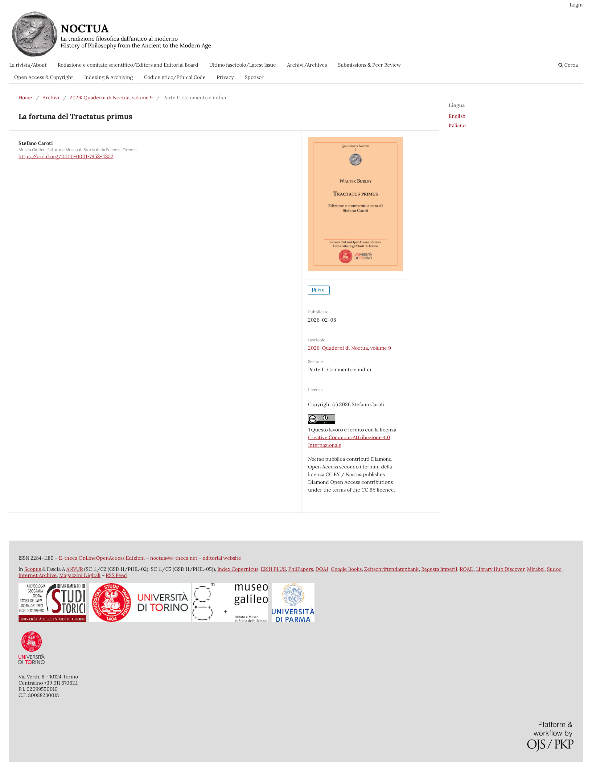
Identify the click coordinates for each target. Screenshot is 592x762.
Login (576, 5)
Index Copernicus (237, 569)
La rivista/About (28, 65)
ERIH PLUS (273, 569)
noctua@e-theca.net (173, 558)
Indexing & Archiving (108, 77)
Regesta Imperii (439, 569)
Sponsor (254, 77)
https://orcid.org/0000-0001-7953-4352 (65, 156)
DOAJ (321, 569)
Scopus (32, 569)
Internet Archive (37, 575)
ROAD (467, 569)
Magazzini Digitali (80, 575)
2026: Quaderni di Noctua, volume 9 (111, 97)
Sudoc (554, 569)
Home (25, 97)
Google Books (346, 569)
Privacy (225, 77)
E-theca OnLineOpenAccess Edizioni (102, 558)
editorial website (222, 558)
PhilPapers (300, 569)
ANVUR (74, 569)
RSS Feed (116, 575)
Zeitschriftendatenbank (391, 569)
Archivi (51, 97)
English (457, 116)
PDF (321, 290)
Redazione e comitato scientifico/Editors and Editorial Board (128, 65)
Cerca (570, 65)
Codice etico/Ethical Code (175, 77)
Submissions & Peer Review (369, 65)
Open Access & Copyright (43, 77)
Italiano (457, 125)
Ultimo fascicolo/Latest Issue (242, 65)
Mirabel (536, 569)
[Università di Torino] (31, 665)
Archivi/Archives (307, 65)
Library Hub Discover (500, 569)
